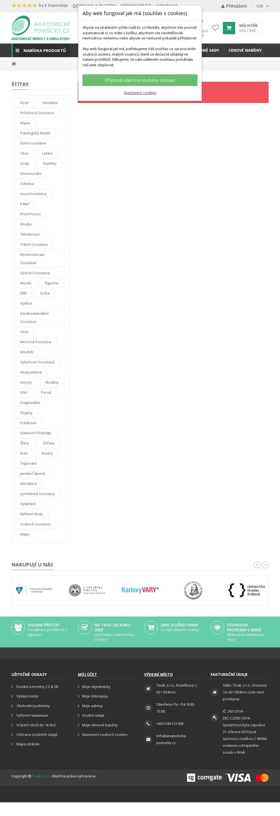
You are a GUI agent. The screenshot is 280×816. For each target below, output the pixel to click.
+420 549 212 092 (170, 723)
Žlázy (24, 443)
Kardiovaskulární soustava (34, 317)
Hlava (25, 122)
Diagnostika (30, 402)
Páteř (24, 203)
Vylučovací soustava (37, 362)
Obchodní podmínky (33, 705)
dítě (23, 293)
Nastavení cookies (140, 92)
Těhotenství (30, 234)
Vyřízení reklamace (32, 715)
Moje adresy (92, 705)
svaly (24, 163)
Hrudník (26, 351)
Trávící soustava (34, 244)
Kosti (24, 102)
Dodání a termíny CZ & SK (37, 686)
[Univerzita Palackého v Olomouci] (34, 590)
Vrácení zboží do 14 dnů (36, 724)
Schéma (27, 183)
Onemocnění (30, 173)
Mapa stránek (28, 744)
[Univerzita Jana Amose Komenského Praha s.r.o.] (193, 590)
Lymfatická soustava (37, 493)
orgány (26, 412)
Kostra (47, 453)
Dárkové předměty (35, 432)
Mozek (25, 282)
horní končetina (33, 193)
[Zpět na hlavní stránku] (13, 63)
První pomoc (30, 214)
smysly (26, 382)
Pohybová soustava (37, 112)
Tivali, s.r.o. (41, 776)
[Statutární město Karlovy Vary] (140, 590)
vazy (24, 331)
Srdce (45, 293)
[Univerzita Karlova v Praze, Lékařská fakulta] (87, 590)
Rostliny (52, 382)
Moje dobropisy (95, 696)
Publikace (28, 422)
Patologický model (35, 133)
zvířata (48, 443)
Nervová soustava (35, 341)
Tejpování (28, 463)
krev (24, 453)
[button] (40, 50)
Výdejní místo (27, 696)
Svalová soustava (35, 524)
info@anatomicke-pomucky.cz (171, 739)
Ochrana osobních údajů (36, 734)
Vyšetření (28, 503)
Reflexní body (31, 513)
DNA (23, 392)
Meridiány (28, 483)
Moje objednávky (96, 686)
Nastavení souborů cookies (105, 734)
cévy (24, 153)
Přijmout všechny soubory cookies (140, 80)
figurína (51, 282)
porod (46, 392)
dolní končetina (33, 143)
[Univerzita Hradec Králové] (246, 590)
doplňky (50, 163)
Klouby (26, 224)
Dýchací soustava (35, 272)
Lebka (47, 153)
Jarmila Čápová (32, 473)
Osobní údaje (93, 715)
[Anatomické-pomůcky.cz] (40, 28)
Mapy (25, 534)
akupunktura (31, 372)
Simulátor (50, 102)
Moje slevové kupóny (100, 724)
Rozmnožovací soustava (32, 258)
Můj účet (87, 674)
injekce (26, 303)
